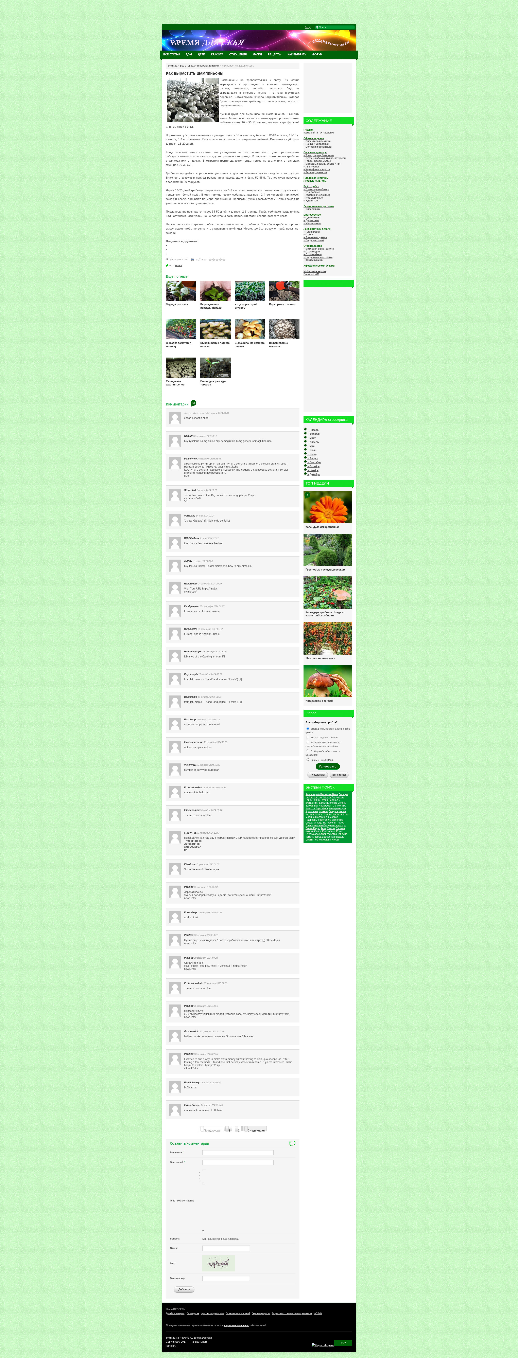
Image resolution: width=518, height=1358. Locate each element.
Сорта (339, 831)
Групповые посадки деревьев (325, 569)
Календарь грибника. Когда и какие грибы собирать (325, 614)
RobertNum (190, 583)
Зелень (342, 802)
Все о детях (193, 1313)
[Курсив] (203, 1169)
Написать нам (199, 1341)
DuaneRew (190, 458)
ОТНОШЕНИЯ (238, 54)
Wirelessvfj (190, 629)
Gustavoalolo (191, 1031)
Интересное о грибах (319, 700)
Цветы (309, 839)
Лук (346, 814)
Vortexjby (189, 515)
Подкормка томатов (282, 304)
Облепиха (337, 819)
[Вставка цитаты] (203, 1184)
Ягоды (335, 839)
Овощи (309, 822)
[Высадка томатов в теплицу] (181, 338)
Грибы (178, 265)
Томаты (310, 836)
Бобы (309, 797)
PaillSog (188, 887)
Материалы (322, 817)
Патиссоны (329, 822)
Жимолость (330, 802)
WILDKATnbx (191, 538)
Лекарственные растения (329, 814)
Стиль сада (312, 834)
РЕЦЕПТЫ (274, 54)
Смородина (328, 831)
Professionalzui (193, 787)
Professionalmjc (193, 983)
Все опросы (339, 775)
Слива (318, 831)
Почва (309, 828)
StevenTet (190, 832)
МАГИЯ (257, 54)
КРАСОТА (217, 54)
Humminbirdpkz (193, 651)
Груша (324, 800)
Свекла (331, 828)
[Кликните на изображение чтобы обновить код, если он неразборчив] (218, 1270)
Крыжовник (312, 811)
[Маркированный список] (203, 1182)
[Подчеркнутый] (204, 1169)
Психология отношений (238, 1313)
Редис (316, 828)
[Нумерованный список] (202, 1182)
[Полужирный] (202, 1169)
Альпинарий (313, 794)
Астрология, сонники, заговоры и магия (292, 1313)
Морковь (334, 817)
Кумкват (323, 811)
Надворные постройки (318, 819)
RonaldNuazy (192, 1082)
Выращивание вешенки (278, 344)
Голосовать (327, 766)
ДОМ (189, 54)
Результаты (318, 774)
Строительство (328, 834)
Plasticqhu (190, 864)
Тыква (318, 836)
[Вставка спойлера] (204, 1184)
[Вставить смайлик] (202, 1183)
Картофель (321, 808)
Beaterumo (190, 696)
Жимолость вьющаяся (320, 658)
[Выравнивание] (202, 1170)
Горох (309, 800)
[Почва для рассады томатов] (215, 377)
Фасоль (339, 836)
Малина (310, 817)
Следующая (256, 1130)
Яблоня (326, 839)
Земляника (312, 805)
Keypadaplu (191, 674)
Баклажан (326, 794)
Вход (308, 27)
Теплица (342, 834)
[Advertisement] (259, 12)
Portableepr (191, 912)
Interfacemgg (192, 810)
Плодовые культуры (334, 825)
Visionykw (190, 764)
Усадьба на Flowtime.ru (236, 1325)
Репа (323, 828)
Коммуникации (337, 808)
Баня (335, 794)
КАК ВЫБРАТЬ (297, 54)
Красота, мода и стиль (212, 1313)
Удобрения (328, 836)
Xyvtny (188, 561)
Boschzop (190, 719)
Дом (321, 802)
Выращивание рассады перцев (211, 306)
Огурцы (318, 822)
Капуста (310, 808)
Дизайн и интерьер (175, 1313)
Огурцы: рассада (177, 304)
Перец (340, 822)
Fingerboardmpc (193, 742)
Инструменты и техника (332, 805)
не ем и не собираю (321, 760)
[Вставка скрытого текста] (202, 1184)
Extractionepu (192, 1105)
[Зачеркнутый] (205, 1169)
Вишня (327, 797)
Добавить (184, 1289)
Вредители (337, 797)
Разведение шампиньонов (175, 383)
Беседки (343, 794)
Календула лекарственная (323, 526)
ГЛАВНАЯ (171, 1345)
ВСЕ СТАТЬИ (171, 54)
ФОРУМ (317, 54)
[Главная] (259, 49)
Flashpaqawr (191, 606)
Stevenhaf (190, 490)
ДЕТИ (201, 54)
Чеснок (318, 839)
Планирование (314, 825)
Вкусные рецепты (261, 1313)
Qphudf (188, 436)
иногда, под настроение (324, 737)
